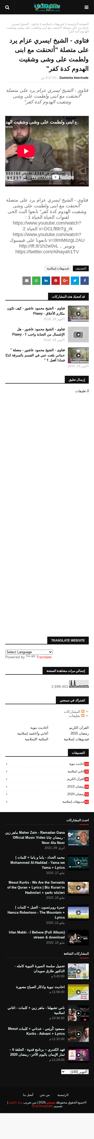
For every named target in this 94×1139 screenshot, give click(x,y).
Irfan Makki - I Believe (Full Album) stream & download (37, 935)
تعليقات (75, 716)
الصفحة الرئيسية (78, 24)
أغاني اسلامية (78, 771)
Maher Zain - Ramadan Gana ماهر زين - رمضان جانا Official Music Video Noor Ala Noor (35, 838)
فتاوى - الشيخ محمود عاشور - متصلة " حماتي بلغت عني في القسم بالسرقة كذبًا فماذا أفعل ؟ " (35, 355)
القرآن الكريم (79, 728)
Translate (44, 657)
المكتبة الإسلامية (36, 739)
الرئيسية (62, 1095)
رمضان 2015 (79, 733)
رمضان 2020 (77, 794)
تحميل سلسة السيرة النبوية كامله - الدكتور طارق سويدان (40, 968)
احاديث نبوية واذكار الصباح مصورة (40, 987)
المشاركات (72, 711)
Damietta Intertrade (74, 78)
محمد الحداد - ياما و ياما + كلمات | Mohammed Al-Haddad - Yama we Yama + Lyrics (37, 862)
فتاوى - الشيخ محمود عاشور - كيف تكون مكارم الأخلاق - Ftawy (36, 310)
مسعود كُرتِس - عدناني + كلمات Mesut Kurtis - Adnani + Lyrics (36, 1031)
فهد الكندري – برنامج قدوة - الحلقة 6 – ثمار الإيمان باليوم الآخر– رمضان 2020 (37, 1052)
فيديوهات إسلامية (53, 24)
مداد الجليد (15, 1102)
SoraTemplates (42, 1106)
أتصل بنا (28, 1095)
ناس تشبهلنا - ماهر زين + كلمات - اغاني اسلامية (36, 1010)
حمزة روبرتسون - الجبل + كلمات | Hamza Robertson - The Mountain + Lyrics (36, 912)
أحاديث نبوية (39, 728)
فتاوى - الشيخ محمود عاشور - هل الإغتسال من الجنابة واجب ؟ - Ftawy (38, 331)
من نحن (45, 1095)
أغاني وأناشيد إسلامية (32, 733)
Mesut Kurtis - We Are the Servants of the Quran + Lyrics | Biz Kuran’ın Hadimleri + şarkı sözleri (36, 887)
